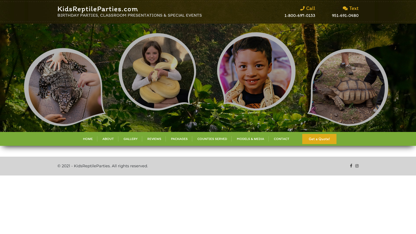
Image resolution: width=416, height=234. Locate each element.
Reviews (154, 139)
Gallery (131, 139)
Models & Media (250, 139)
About (108, 139)
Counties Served (212, 139)
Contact (281, 139)
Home (88, 139)
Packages (179, 139)
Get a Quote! (319, 138)
